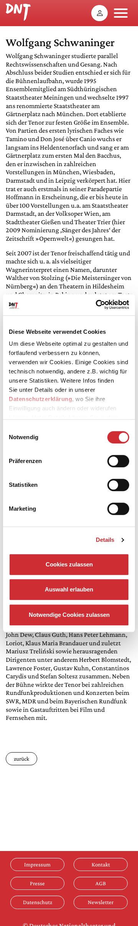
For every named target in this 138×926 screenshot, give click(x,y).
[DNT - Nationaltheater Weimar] (18, 11)
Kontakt (101, 864)
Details (105, 539)
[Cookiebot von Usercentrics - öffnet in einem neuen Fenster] (97, 305)
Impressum (37, 864)
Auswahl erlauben (69, 589)
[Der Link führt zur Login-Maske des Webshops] (99, 13)
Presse (37, 883)
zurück (21, 759)
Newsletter (100, 902)
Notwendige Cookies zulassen (69, 614)
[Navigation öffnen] (120, 13)
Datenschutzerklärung (40, 399)
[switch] (118, 461)
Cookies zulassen (69, 564)
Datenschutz (37, 902)
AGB (100, 883)
